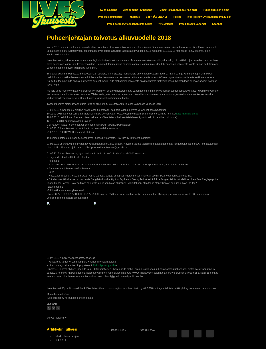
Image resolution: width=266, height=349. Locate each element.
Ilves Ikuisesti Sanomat (192, 24)
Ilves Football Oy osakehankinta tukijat (129, 24)
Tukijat (177, 17)
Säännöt (217, 24)
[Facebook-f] (173, 333)
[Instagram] (198, 333)
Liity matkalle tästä (187, 113)
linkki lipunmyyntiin (104, 265)
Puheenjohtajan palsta (216, 9)
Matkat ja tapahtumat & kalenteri (178, 9)
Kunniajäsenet (108, 9)
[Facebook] (49, 308)
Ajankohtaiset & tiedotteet (138, 9)
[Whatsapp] (58, 308)
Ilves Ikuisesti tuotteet (110, 17)
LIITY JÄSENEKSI (156, 17)
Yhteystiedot (165, 24)
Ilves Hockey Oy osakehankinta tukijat (209, 17)
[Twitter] (53, 308)
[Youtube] (210, 333)
